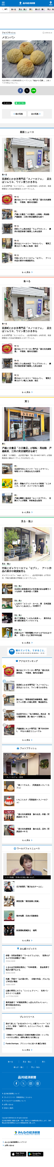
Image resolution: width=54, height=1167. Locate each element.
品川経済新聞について (12, 1094)
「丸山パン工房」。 (39, 80)
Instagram (30, 1083)
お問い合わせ (8, 1104)
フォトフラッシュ (9, 32)
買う (31, 9)
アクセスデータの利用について (15, 1101)
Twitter (23, 1083)
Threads (37, 1083)
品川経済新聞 (27, 3)
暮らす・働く (40, 9)
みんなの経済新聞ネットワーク (27, 1133)
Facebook (16, 1083)
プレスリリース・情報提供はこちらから (18, 1097)
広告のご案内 (8, 1108)
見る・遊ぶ (23, 9)
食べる (13, 9)
